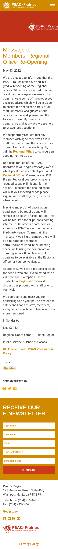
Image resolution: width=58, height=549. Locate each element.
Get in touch (11, 511)
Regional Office (23, 151)
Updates (9, 368)
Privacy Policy (29, 544)
